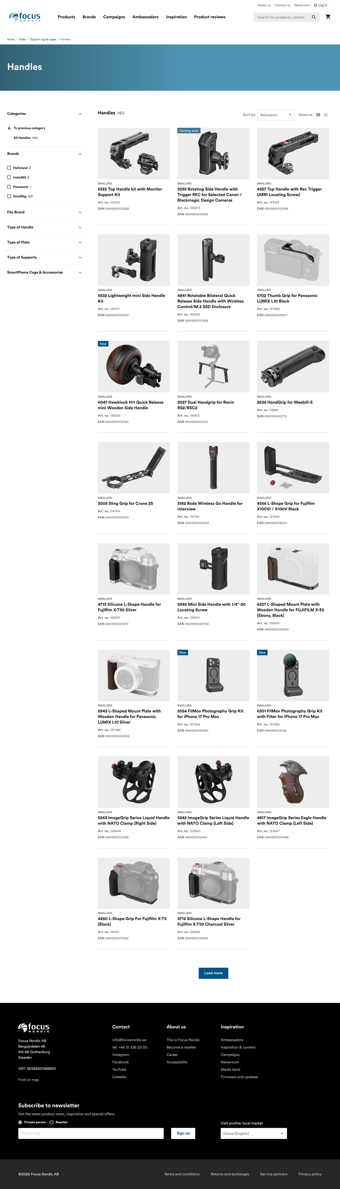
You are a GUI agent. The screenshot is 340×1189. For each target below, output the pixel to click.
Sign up (183, 1133)
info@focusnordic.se (129, 1040)
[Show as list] (325, 115)
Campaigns (114, 17)
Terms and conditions (181, 1174)
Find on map (28, 1079)
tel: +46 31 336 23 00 (129, 1047)
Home (11, 39)
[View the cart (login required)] (328, 17)
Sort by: (249, 114)
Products (66, 17)
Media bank (230, 1069)
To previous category (29, 128)
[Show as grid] (318, 115)
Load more (213, 973)
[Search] (314, 17)
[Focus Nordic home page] (24, 17)
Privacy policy (310, 1174)
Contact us (283, 5)
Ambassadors (146, 17)
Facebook (120, 1062)
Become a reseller (181, 1047)
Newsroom (302, 5)
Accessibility (177, 1062)
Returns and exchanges (230, 1174)
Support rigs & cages (43, 39)
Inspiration (176, 17)
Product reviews (209, 17)
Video (22, 39)
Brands (89, 17)
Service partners (273, 1174)
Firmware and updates (239, 1077)
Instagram (120, 1054)
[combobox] (286, 17)
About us (264, 5)
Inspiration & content (238, 1047)
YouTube (119, 1069)
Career (172, 1054)
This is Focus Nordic (183, 1040)
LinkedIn (119, 1077)
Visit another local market (242, 1123)
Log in (322, 5)
